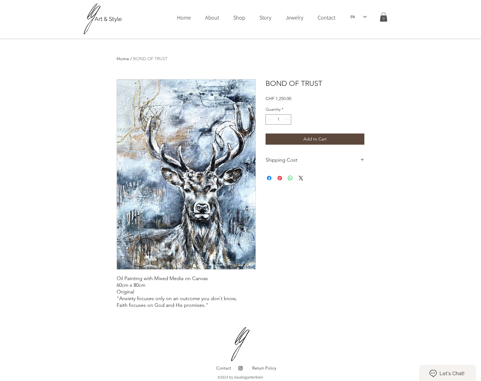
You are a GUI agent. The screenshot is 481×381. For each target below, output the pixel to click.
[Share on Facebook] (269, 178)
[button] (383, 16)
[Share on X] (301, 178)
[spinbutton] (278, 119)
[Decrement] (269, 119)
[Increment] (286, 119)
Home (123, 58)
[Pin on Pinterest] (279, 178)
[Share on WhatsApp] (290, 178)
